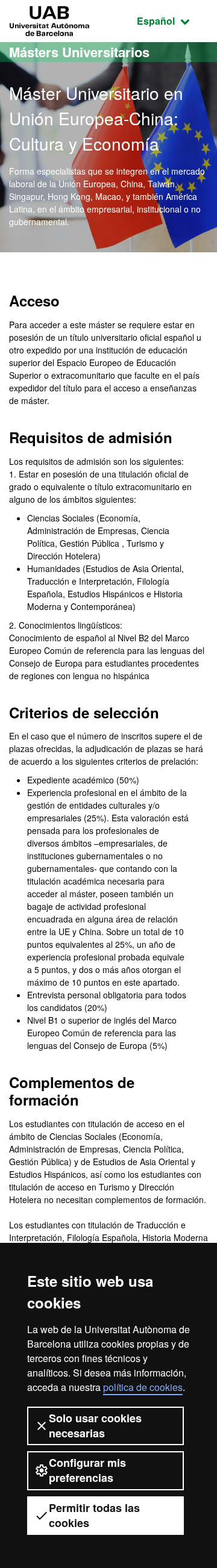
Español (172, 20)
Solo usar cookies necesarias (95, 1425)
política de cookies (143, 1387)
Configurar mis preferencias (87, 1470)
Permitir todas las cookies (94, 1515)
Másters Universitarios (79, 51)
